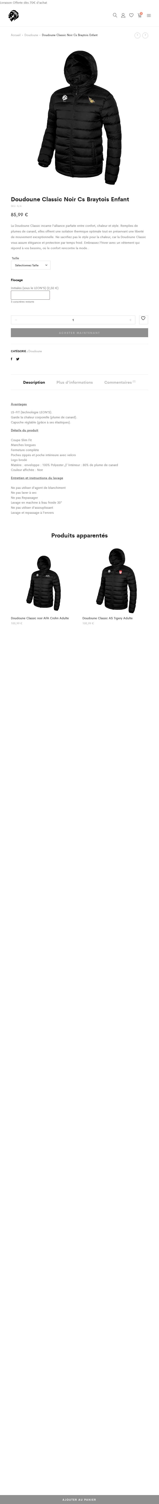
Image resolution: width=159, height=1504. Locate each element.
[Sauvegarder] (143, 319)
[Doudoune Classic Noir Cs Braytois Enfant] (11, 359)
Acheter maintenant (79, 333)
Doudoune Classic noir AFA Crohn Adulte (40, 618)
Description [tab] (34, 382)
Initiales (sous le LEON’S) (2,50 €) (34, 288)
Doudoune (31, 35)
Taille (15, 258)
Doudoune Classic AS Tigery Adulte (107, 618)
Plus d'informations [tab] (74, 382)
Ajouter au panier (79, 1499)
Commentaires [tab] (120, 382)
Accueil (16, 35)
